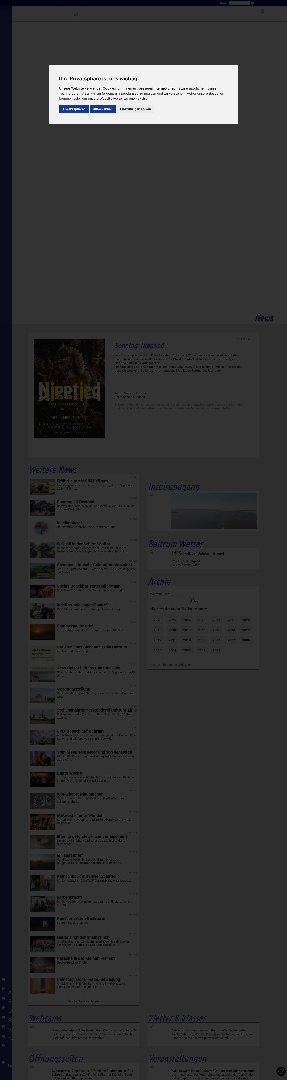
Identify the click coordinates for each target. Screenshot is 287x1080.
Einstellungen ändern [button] (135, 109)
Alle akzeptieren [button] (74, 109)
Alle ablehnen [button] (103, 109)
